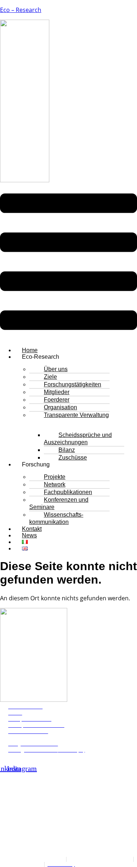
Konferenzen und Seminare (58, 503)
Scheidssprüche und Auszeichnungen (78, 438)
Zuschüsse (72, 457)
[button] (68, 262)
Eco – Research (20, 10)
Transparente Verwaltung (76, 415)
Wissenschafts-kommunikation (56, 518)
